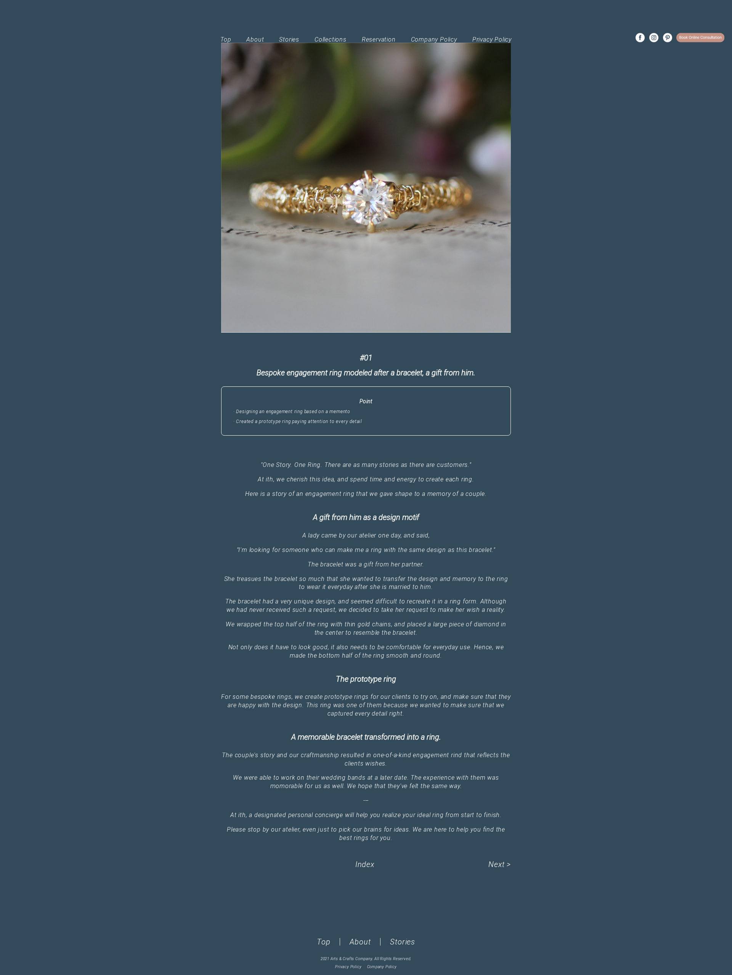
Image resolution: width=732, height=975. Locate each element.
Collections (331, 39)
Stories (289, 39)
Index (364, 864)
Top (225, 39)
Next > (499, 864)
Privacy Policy (492, 39)
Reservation (379, 39)
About (255, 39)
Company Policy (434, 39)
